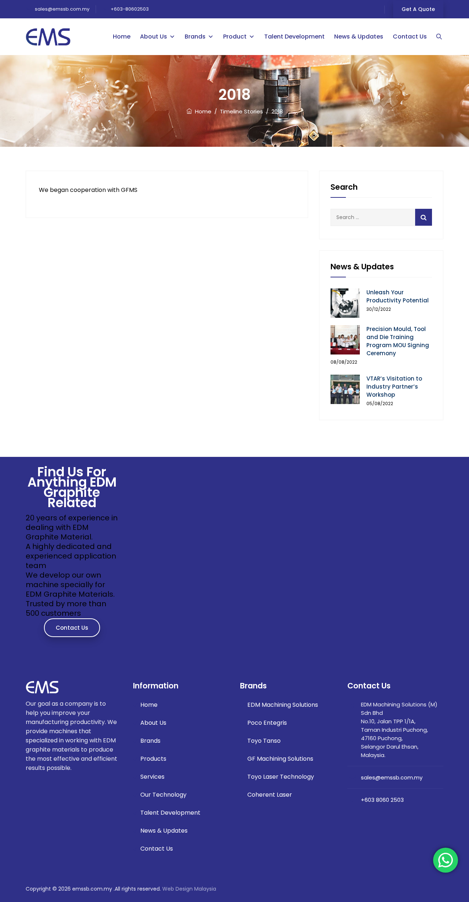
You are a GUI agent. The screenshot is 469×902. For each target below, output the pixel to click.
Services (152, 776)
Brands (195, 36)
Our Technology (163, 794)
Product (235, 36)
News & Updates (358, 36)
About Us (153, 36)
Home (121, 36)
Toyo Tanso (264, 740)
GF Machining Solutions (280, 758)
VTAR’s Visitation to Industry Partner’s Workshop (394, 387)
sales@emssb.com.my (61, 9)
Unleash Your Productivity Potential (397, 296)
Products (153, 758)
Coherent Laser (269, 794)
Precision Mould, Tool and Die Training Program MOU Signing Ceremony (397, 341)
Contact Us (410, 36)
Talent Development (294, 36)
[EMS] (48, 36)
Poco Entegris (267, 723)
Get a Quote (418, 9)
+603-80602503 (130, 9)
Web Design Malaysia (189, 888)
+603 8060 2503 (382, 800)
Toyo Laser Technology (280, 776)
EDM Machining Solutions (282, 705)
